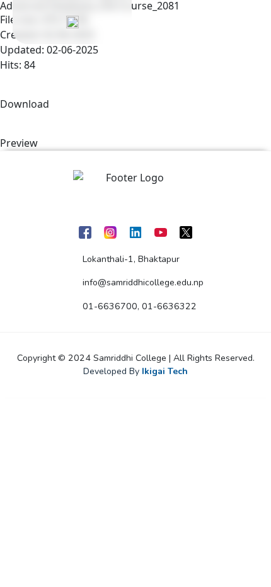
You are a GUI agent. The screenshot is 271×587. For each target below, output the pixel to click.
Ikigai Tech (165, 371)
